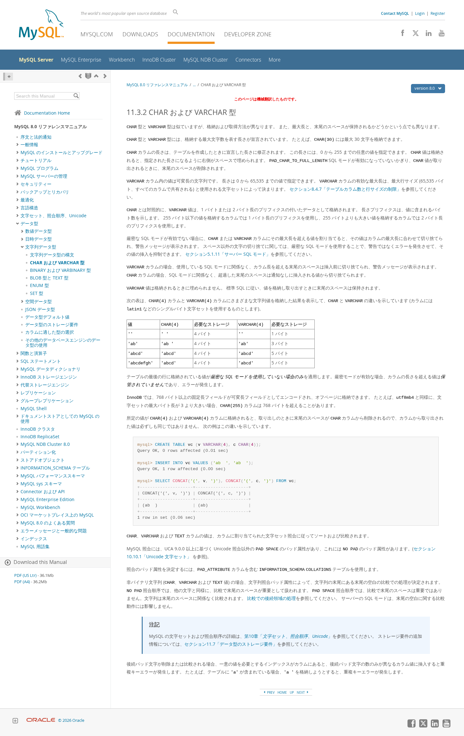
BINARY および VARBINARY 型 (60, 270)
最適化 (27, 200)
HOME (282, 692)
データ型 (29, 223)
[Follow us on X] (413, 34)
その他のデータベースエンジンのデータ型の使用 (62, 342)
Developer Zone (247, 34)
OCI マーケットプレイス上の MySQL (57, 515)
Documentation (191, 34)
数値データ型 (38, 231)
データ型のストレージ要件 (51, 324)
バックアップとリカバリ (45, 192)
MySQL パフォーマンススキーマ (53, 476)
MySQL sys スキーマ (41, 484)
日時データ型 (38, 239)
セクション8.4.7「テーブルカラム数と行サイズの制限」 (345, 189)
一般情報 (29, 144)
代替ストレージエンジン (45, 385)
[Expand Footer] (15, 721)
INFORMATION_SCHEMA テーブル (55, 468)
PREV (270, 692)
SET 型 (36, 293)
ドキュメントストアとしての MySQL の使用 (60, 418)
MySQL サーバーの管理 (44, 176)
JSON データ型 (40, 309)
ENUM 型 (39, 285)
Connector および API (43, 491)
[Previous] (80, 76)
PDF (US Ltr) (25, 575)
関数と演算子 (34, 353)
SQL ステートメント (41, 361)
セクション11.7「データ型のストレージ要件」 (230, 644)
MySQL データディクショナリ (50, 369)
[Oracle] (41, 720)
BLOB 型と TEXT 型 (49, 278)
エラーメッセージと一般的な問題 (54, 531)
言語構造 (29, 208)
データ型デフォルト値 (47, 317)
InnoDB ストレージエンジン (49, 377)
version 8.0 (425, 88)
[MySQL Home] (41, 25)
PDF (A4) (22, 581)
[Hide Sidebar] (8, 77)
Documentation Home (47, 113)
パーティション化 (38, 452)
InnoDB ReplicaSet (40, 437)
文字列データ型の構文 (52, 255)
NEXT (301, 692)
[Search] (76, 96)
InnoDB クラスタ (38, 429)
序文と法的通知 (36, 137)
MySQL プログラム (39, 168)
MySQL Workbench (40, 507)
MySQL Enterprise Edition (47, 499)
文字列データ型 (40, 247)
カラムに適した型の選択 (49, 332)
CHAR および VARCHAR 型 (57, 263)
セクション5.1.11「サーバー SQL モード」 (228, 254)
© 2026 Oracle (71, 720)
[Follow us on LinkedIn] (426, 34)
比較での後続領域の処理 (271, 598)
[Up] (96, 76)
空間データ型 (38, 301)
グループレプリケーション (47, 401)
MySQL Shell (34, 408)
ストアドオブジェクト (43, 460)
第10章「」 (288, 636)
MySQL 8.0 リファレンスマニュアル (157, 84)
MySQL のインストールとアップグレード (62, 152)
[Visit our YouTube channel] (439, 34)
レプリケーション (38, 393)
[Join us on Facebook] (400, 34)
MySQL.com (96, 34)
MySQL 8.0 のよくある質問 (48, 523)
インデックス (34, 539)
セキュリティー (36, 184)
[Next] (105, 76)
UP (292, 692)
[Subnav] (17, 144)
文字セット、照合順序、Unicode (53, 215)
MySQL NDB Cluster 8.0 (45, 444)
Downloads (140, 34)
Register (438, 13)
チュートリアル (36, 160)
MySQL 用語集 (35, 546)
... (194, 84)
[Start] (88, 76)
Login (420, 13)
